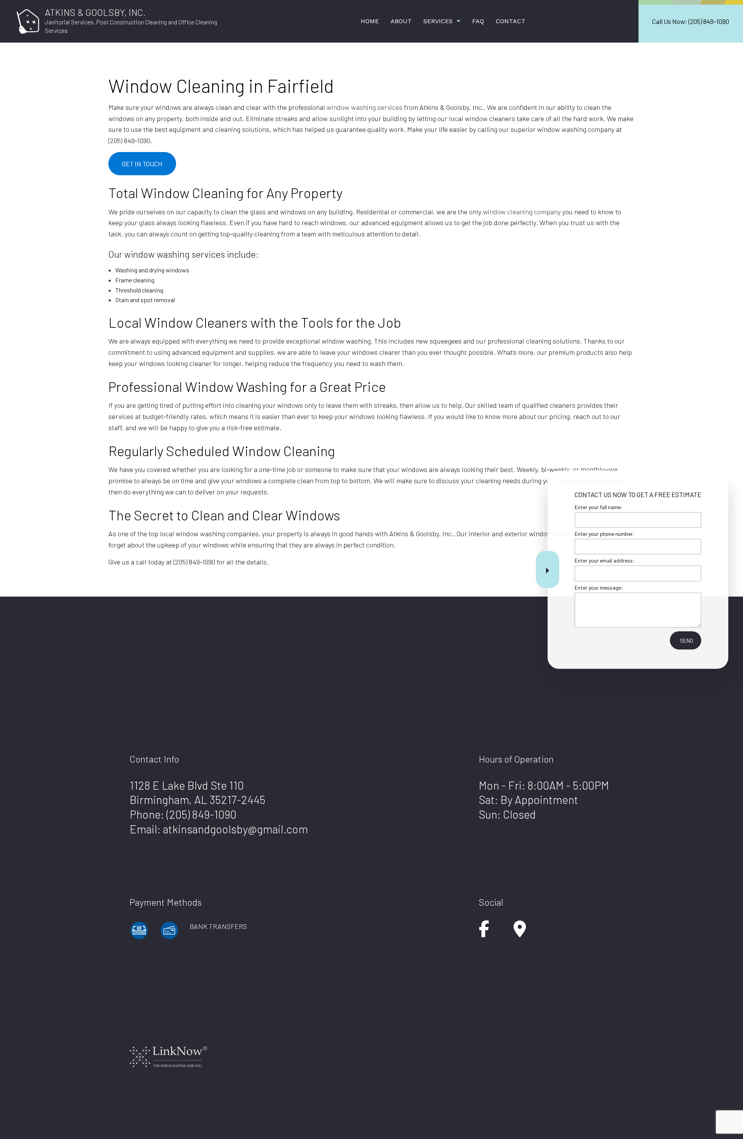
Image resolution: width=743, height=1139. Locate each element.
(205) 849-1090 (201, 814)
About (401, 21)
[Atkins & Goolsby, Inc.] (28, 20)
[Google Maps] (520, 932)
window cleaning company (522, 211)
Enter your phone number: (605, 533)
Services (438, 21)
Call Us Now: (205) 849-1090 (690, 21)
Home (370, 21)
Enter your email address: (605, 560)
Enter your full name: (599, 507)
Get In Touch (142, 164)
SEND (686, 640)
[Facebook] (484, 932)
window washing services (364, 107)
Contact (511, 21)
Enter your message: (599, 587)
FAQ (478, 21)
